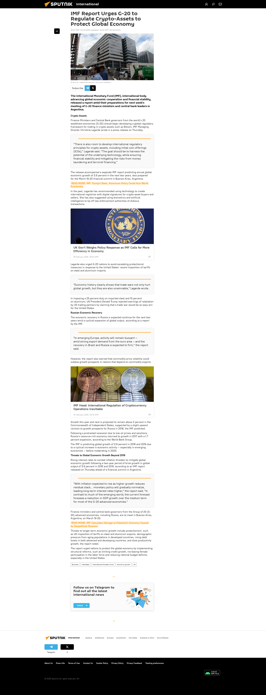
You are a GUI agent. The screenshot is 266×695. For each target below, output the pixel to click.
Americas (99, 638)
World (88, 638)
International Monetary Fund (103, 564)
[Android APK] (212, 673)
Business (75, 564)
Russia (110, 638)
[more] (149, 256)
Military (133, 638)
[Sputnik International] (59, 7)
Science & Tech (147, 638)
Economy (121, 638)
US (134, 564)
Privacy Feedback (134, 663)
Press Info (60, 663)
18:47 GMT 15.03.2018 (80, 30)
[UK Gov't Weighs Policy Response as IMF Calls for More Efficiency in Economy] (112, 226)
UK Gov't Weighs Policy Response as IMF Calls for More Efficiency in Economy (111, 249)
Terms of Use (74, 663)
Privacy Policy (117, 663)
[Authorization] (206, 4)
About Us (48, 663)
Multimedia (162, 638)
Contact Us (88, 663)
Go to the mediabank (103, 82)
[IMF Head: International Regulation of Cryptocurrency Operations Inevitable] (112, 384)
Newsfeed (85, 564)
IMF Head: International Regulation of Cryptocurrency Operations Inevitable (109, 407)
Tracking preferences (154, 663)
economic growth (123, 564)
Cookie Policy (102, 663)
